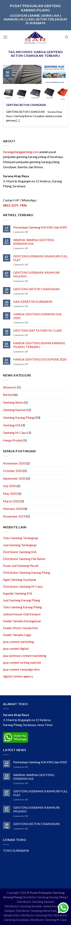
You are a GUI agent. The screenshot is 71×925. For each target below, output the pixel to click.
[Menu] (5, 37)
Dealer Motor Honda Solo (20, 628)
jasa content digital (16, 648)
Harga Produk (12, 440)
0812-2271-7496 (15, 205)
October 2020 (12, 471)
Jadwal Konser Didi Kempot (22, 614)
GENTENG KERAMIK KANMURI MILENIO (36, 274)
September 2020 (14, 478)
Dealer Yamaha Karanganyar (22, 621)
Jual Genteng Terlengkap (19, 545)
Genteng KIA (12, 425)
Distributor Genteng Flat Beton (24, 559)
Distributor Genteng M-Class (23, 586)
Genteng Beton (13, 402)
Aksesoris (9, 387)
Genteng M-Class (15, 432)
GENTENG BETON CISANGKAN (36, 289)
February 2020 (13, 508)
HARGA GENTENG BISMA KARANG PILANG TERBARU (39, 345)
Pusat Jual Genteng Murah (20, 565)
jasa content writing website (22, 662)
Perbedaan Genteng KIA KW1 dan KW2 (40, 227)
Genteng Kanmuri (15, 410)
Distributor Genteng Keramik (23, 906)
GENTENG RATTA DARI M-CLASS (37, 330)
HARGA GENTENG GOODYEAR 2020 (39, 359)
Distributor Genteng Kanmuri (35, 901)
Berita (7, 394)
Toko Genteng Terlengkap (20, 538)
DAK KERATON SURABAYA (32, 301)
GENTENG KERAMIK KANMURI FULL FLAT (40, 258)
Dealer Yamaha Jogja (17, 635)
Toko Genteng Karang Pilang (22, 607)
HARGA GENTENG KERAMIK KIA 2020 (37, 316)
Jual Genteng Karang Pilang (21, 600)
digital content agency (18, 676)
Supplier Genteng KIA (17, 593)
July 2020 (9, 486)
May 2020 (10, 493)
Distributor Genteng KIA (19, 552)
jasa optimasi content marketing (24, 655)
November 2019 (14, 516)
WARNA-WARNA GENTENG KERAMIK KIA (33, 241)
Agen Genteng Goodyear (19, 579)
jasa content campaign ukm (21, 669)
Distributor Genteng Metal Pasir (36, 910)
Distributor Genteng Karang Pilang (26, 572)
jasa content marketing (18, 641)
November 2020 (14, 463)
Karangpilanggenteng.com (21, 152)
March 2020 (11, 501)
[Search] (66, 37)
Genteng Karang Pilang (18, 417)
